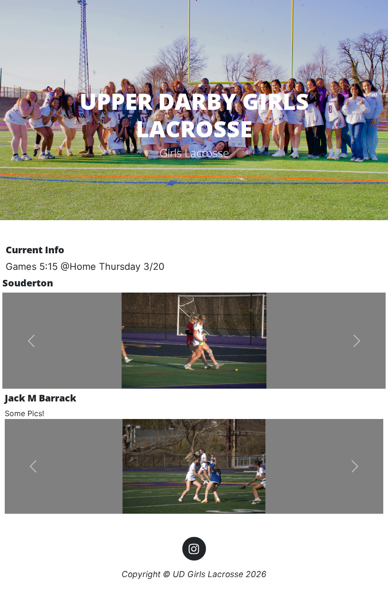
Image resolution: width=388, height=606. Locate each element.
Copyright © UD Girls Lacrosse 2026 (194, 574)
